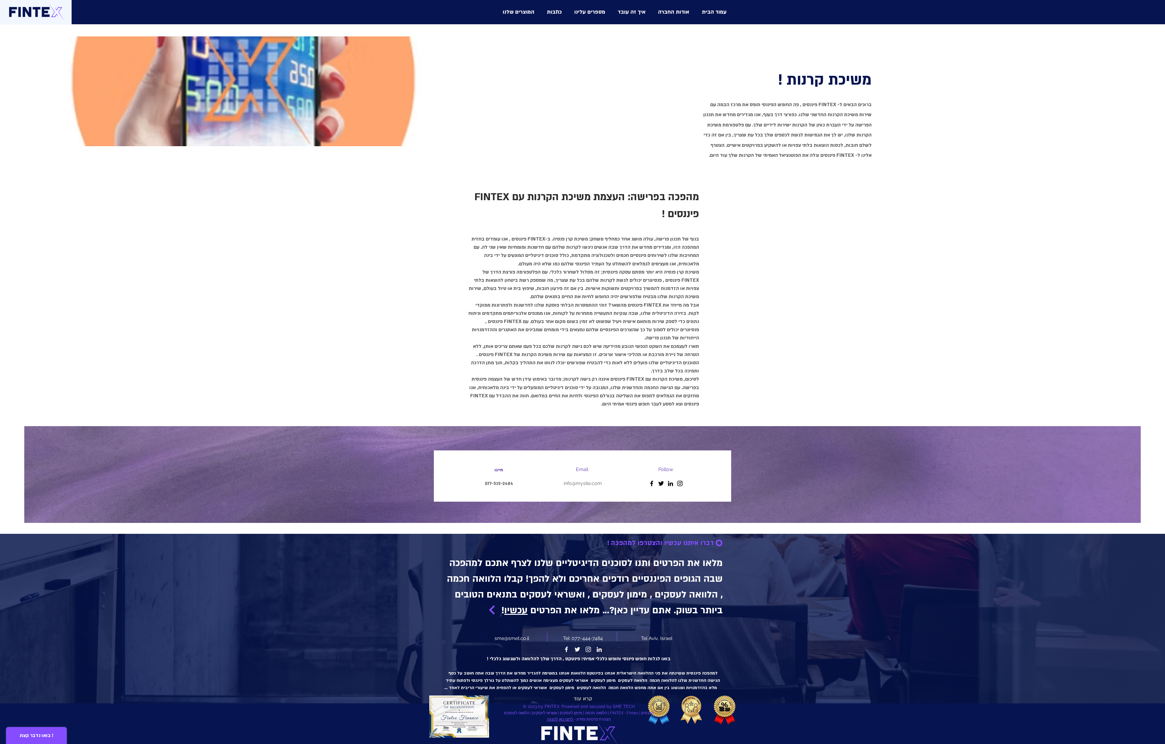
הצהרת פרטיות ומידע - (592, 719)
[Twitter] (661, 483)
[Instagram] (680, 483)
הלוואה (529, 658)
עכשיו (516, 610)
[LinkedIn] (670, 483)
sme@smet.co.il (512, 638)
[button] (518, 12)
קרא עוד (582, 698)
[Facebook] (651, 483)
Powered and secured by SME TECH (598, 706)
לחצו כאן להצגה (560, 719)
